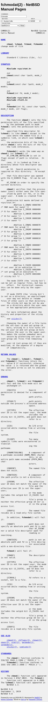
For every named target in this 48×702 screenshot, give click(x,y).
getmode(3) (28, 642)
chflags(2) (24, 640)
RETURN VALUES (8, 354)
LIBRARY (5, 53)
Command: (5, 14)
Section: (5, 18)
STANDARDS (6, 653)
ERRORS (4, 377)
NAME (3, 40)
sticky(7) (16, 319)
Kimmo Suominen (7, 699)
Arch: (34, 18)
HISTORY (5, 671)
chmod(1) (11, 640)
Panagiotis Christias (35, 699)
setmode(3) (7, 645)
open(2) (5, 642)
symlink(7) (25, 647)
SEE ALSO (5, 636)
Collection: (6, 23)
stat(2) (15, 642)
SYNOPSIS (5, 64)
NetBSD (37, 698)
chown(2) (37, 640)
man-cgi (23, 699)
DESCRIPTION (7, 115)
